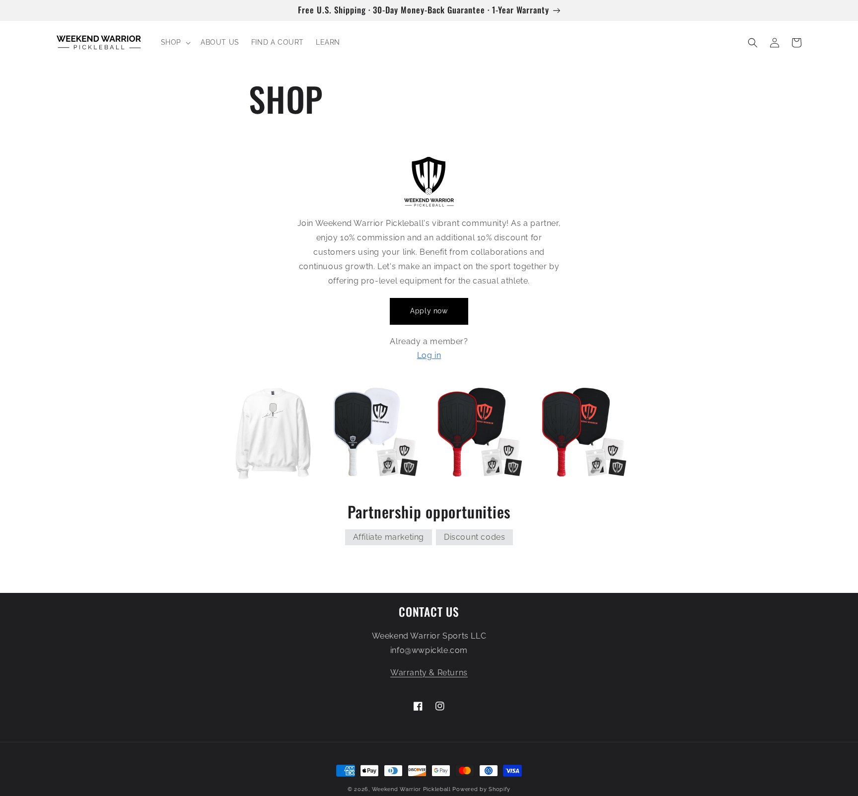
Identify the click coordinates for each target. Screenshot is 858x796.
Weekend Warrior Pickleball (411, 789)
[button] (175, 42)
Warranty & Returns (429, 672)
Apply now (428, 311)
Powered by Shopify (481, 789)
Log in (429, 355)
